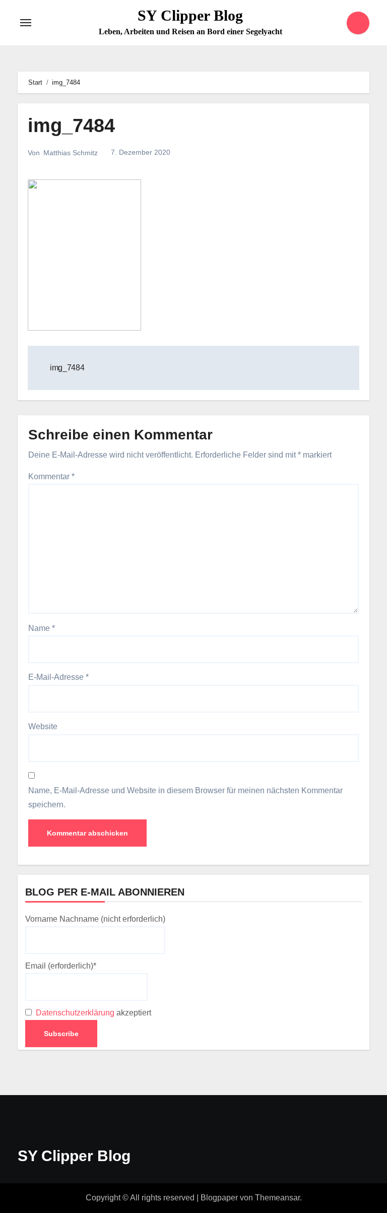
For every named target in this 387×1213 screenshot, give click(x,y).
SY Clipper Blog (190, 15)
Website (42, 726)
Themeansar (277, 1197)
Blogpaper (219, 1197)
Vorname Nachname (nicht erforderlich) (95, 919)
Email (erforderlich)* (60, 966)
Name (41, 628)
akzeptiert (92, 1012)
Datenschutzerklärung (75, 1012)
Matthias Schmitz (70, 153)
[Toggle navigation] (26, 23)
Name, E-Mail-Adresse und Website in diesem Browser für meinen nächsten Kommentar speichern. (185, 797)
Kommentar (51, 476)
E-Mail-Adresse (58, 677)
